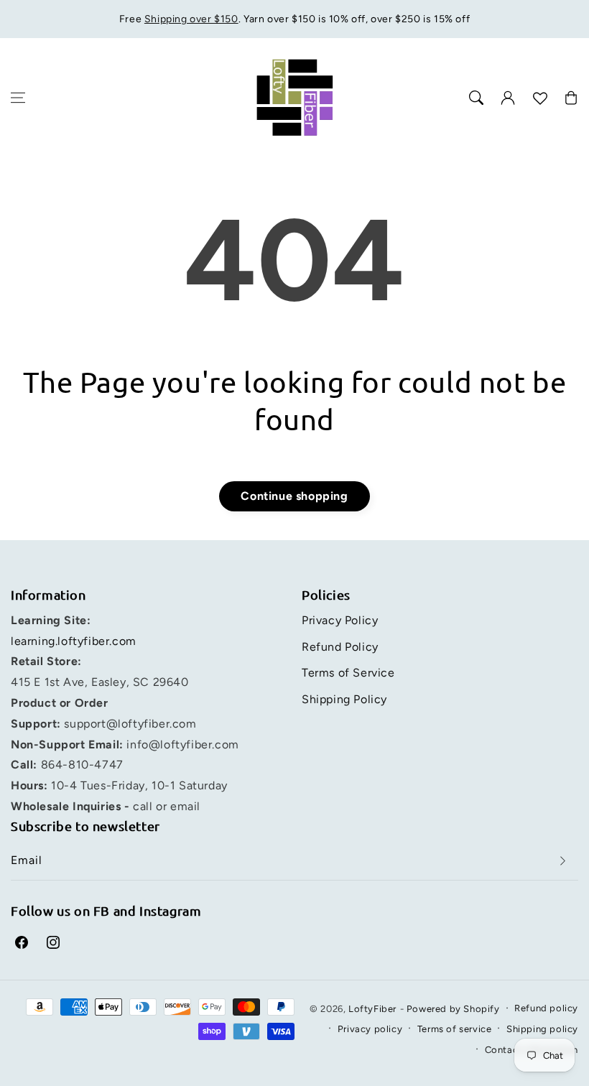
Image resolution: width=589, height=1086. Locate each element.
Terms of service (454, 1029)
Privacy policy (370, 1029)
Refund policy (546, 1008)
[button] (18, 97)
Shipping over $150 (191, 19)
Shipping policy (542, 1029)
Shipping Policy (344, 699)
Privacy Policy (340, 620)
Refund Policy (340, 647)
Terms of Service (348, 672)
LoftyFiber (372, 1008)
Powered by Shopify (453, 1008)
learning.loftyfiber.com (73, 641)
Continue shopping (294, 496)
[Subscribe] (562, 861)
